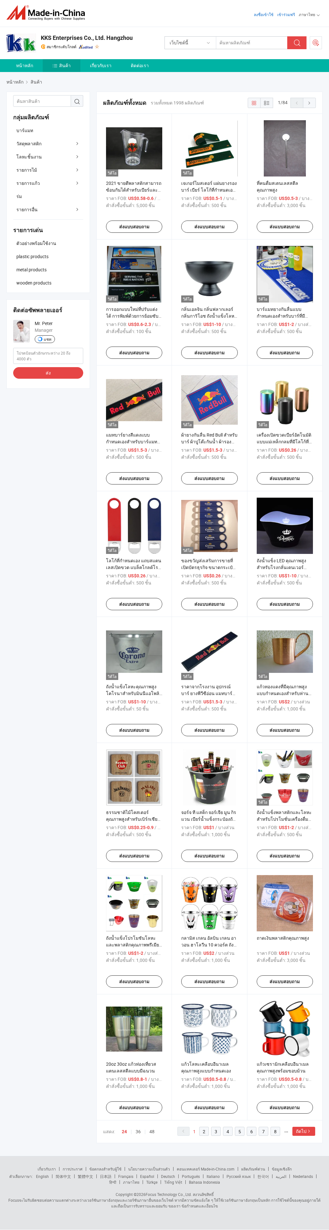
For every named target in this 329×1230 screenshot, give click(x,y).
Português (191, 1176)
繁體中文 (85, 1176)
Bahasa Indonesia (204, 1182)
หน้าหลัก (24, 65)
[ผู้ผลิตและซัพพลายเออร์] (47, 12)
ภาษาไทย (131, 1182)
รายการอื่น (27, 209)
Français (125, 1176)
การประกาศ (73, 1168)
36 (138, 1131)
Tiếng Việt (173, 1182)
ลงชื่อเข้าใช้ (263, 14)
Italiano (213, 1176)
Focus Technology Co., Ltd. (169, 1194)
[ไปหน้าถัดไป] (309, 103)
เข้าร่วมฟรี (286, 14)
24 (124, 1131)
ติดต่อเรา (140, 65)
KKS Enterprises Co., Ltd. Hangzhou (87, 37)
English (42, 1176)
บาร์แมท (24, 130)
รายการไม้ (26, 170)
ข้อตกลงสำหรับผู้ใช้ (105, 1168)
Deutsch (168, 1176)
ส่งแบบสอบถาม (134, 226)
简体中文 (63, 1176)
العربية (281, 1176)
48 (152, 1131)
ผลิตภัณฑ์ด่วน (253, 1168)
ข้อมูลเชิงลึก (282, 1168)
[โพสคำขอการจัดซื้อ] (316, 42)
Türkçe (151, 1182)
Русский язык (239, 1176)
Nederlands (303, 1176)
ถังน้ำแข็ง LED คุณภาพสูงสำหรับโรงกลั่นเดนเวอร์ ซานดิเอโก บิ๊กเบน (281, 567)
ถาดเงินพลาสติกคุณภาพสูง (283, 938)
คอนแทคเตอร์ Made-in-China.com (206, 1168)
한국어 (263, 1176)
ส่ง (48, 373)
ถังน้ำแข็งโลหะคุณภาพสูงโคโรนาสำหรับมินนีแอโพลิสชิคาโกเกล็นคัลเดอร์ (134, 693)
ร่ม (19, 196)
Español (147, 1176)
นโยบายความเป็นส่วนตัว (149, 1168)
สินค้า (65, 65)
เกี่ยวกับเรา (100, 65)
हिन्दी (112, 1182)
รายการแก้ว (28, 183)
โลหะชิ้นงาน (29, 157)
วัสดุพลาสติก (28, 143)
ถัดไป (301, 1131)
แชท (47, 339)
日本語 (105, 1176)
